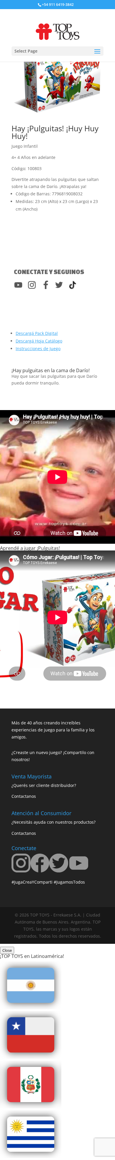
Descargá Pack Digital (37, 333)
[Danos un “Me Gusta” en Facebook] (39, 871)
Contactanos (24, 796)
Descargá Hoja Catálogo (39, 341)
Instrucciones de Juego (38, 348)
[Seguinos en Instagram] (21, 871)
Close (7, 950)
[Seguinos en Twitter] (58, 871)
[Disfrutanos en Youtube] (78, 871)
